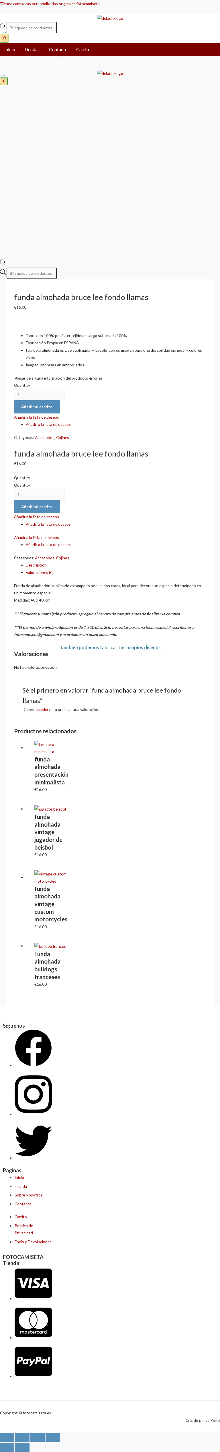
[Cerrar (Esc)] (53, 1437)
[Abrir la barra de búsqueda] (3, 263)
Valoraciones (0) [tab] (40, 572)
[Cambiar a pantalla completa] (22, 1437)
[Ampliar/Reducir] (7, 1437)
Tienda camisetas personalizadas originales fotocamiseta (50, 3)
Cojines (62, 437)
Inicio (9, 49)
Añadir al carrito (37, 406)
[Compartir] (37, 1437)
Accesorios (44, 437)
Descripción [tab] (36, 564)
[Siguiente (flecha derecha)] (22, 1447)
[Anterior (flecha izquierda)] (7, 1447)
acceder (41, 709)
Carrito (83, 49)
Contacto (58, 49)
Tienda (31, 49)
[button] (32, 49)
